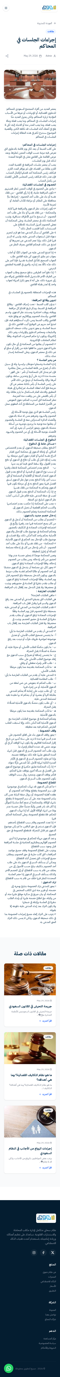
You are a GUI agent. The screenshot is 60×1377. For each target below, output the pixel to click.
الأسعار (53, 1286)
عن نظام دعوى (49, 1272)
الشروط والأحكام (48, 1348)
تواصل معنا (50, 1314)
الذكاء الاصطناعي (48, 1281)
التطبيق (52, 1290)
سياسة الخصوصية (47, 1343)
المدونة (52, 1310)
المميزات (52, 1277)
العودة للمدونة (44, 23)
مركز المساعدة (50, 1338)
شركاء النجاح (50, 1319)
